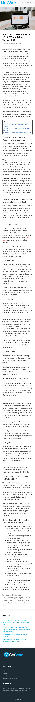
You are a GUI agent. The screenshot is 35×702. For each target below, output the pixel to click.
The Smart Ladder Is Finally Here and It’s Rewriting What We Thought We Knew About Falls (16, 622)
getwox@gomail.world (10, 678)
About (5, 676)
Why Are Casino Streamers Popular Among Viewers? (15, 125)
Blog (4, 671)
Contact (5, 674)
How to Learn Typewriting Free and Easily (18, 598)
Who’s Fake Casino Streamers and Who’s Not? (17, 132)
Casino (6, 595)
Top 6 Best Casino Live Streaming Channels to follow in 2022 (16, 129)
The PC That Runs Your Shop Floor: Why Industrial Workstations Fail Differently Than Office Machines (16, 630)
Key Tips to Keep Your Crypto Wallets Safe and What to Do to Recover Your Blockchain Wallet (17, 603)
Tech (23, 595)
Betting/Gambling (15, 595)
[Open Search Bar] (22, 2)
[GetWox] (9, 2)
